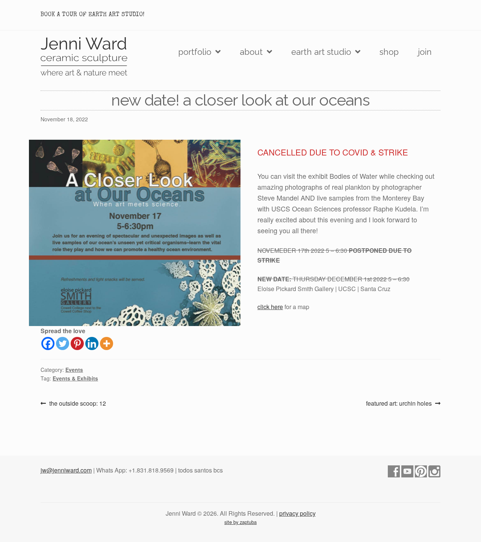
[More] (106, 343)
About (251, 52)
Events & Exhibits (75, 378)
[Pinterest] (77, 343)
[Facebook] (47, 343)
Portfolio (194, 52)
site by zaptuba (240, 521)
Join (425, 52)
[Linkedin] (91, 343)
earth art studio (321, 52)
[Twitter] (62, 343)
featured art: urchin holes (399, 404)
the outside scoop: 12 (77, 404)
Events (74, 369)
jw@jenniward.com (66, 470)
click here (270, 306)
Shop (389, 52)
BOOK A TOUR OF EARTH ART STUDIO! (92, 15)
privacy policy (297, 513)
